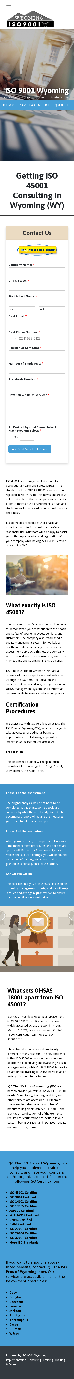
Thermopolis (18, 1320)
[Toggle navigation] (8, 5)
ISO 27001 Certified (23, 1229)
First (11, 309)
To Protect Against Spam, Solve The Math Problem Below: (34, 428)
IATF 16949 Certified (24, 1215)
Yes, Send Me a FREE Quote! (30, 449)
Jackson (15, 1311)
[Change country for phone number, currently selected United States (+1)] (13, 338)
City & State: (19, 280)
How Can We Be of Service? (29, 395)
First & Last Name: (23, 296)
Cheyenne (16, 1301)
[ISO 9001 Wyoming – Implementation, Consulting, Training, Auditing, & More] (30, 18)
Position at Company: (25, 348)
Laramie (15, 1306)
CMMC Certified (20, 1219)
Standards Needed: (23, 379)
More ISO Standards (23, 1242)
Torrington (17, 1315)
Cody (13, 1292)
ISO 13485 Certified (23, 1206)
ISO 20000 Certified (23, 1233)
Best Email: (18, 316)
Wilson (14, 1333)
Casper (14, 1324)
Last (41, 309)
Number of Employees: (26, 363)
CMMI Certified (20, 1224)
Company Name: (21, 265)
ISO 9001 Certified (22, 1197)
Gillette (15, 1329)
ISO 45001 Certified (23, 1192)
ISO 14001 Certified (23, 1201)
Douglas (15, 1297)
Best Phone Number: (24, 332)
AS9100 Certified (21, 1210)
